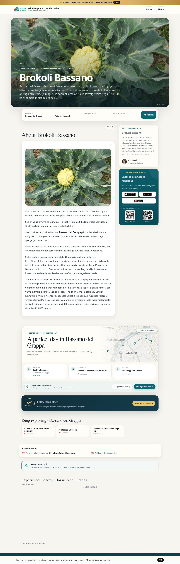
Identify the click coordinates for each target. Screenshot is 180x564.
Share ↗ (110, 127)
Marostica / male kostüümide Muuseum (95, 370)
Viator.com (40, 543)
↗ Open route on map (122, 387)
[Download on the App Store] (130, 194)
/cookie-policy (103, 560)
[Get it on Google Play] (147, 194)
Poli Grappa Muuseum (132, 370)
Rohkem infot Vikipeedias (106, 453)
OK (160, 560)
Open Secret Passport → (144, 403)
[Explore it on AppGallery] (139, 201)
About (161, 9)
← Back (22, 63)
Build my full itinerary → (144, 387)
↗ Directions (148, 115)
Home (149, 9)
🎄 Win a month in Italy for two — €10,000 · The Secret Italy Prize (89, 2)
